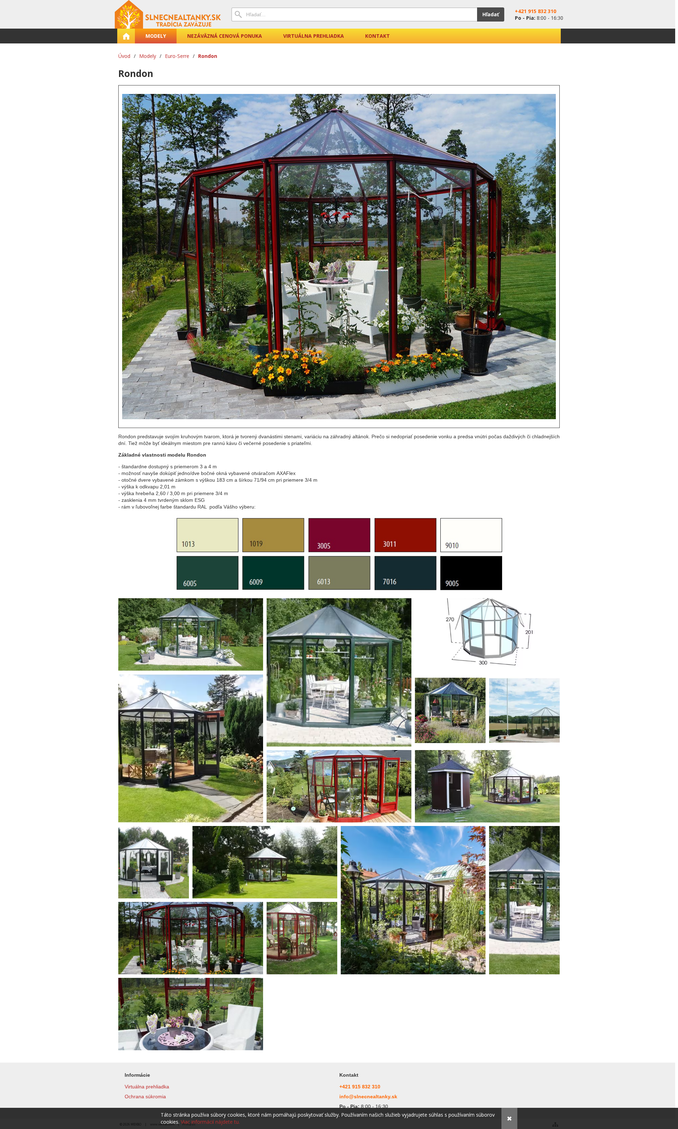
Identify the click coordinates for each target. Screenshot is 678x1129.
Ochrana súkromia (145, 1096)
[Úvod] (168, 14)
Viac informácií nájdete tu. (210, 1121)
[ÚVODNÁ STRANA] (126, 36)
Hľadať (490, 14)
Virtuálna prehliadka (147, 1086)
